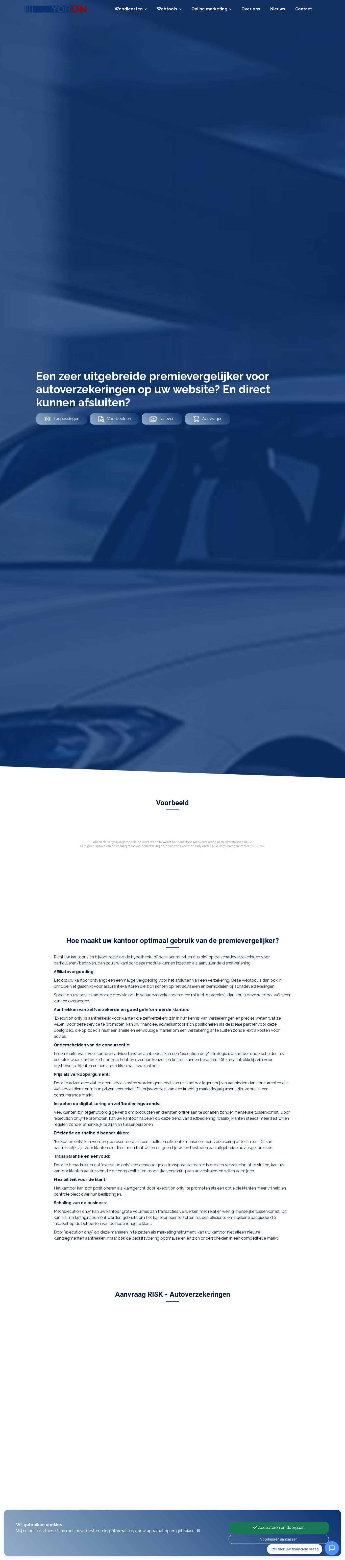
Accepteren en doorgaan (281, 1527)
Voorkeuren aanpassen (279, 1539)
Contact (303, 9)
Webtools (167, 9)
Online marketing (209, 9)
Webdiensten (129, 9)
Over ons (250, 9)
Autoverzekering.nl (206, 842)
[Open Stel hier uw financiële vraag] (332, 1549)
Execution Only (190, 846)
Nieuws (277, 9)
